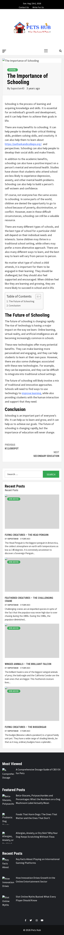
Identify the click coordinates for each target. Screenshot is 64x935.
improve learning (31, 393)
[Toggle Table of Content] (36, 296)
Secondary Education (46, 454)
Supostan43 (18, 88)
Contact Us (24, 7)
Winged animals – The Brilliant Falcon (28, 664)
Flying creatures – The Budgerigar (25, 727)
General (12, 70)
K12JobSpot (12, 446)
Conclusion (15, 305)
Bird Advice (13, 499)
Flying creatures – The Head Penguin (26, 534)
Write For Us (38, 7)
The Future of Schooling (21, 301)
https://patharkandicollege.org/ (23, 144)
